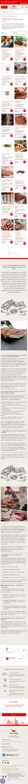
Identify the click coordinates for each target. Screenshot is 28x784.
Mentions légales (15, 768)
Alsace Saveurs (4, 16)
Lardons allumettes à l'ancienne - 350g (7, 180)
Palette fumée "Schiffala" (18, 102)
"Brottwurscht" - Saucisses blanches (6, 233)
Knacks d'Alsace (19, 154)
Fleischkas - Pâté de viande (20, 128)
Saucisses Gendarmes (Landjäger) (20, 50)
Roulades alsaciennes (7, 206)
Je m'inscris (14, 714)
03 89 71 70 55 (8, 747)
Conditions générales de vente (7, 770)
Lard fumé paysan (6, 128)
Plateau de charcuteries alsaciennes (18, 234)
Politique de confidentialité (7, 768)
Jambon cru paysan (19, 76)
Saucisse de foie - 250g (6, 154)
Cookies (15, 770)
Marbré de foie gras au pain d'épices (7, 102)
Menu (5, 7)
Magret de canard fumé (19, 207)
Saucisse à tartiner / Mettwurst (7, 50)
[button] (11, 59)
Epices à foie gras (6, 76)
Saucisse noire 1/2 (19, 180)
